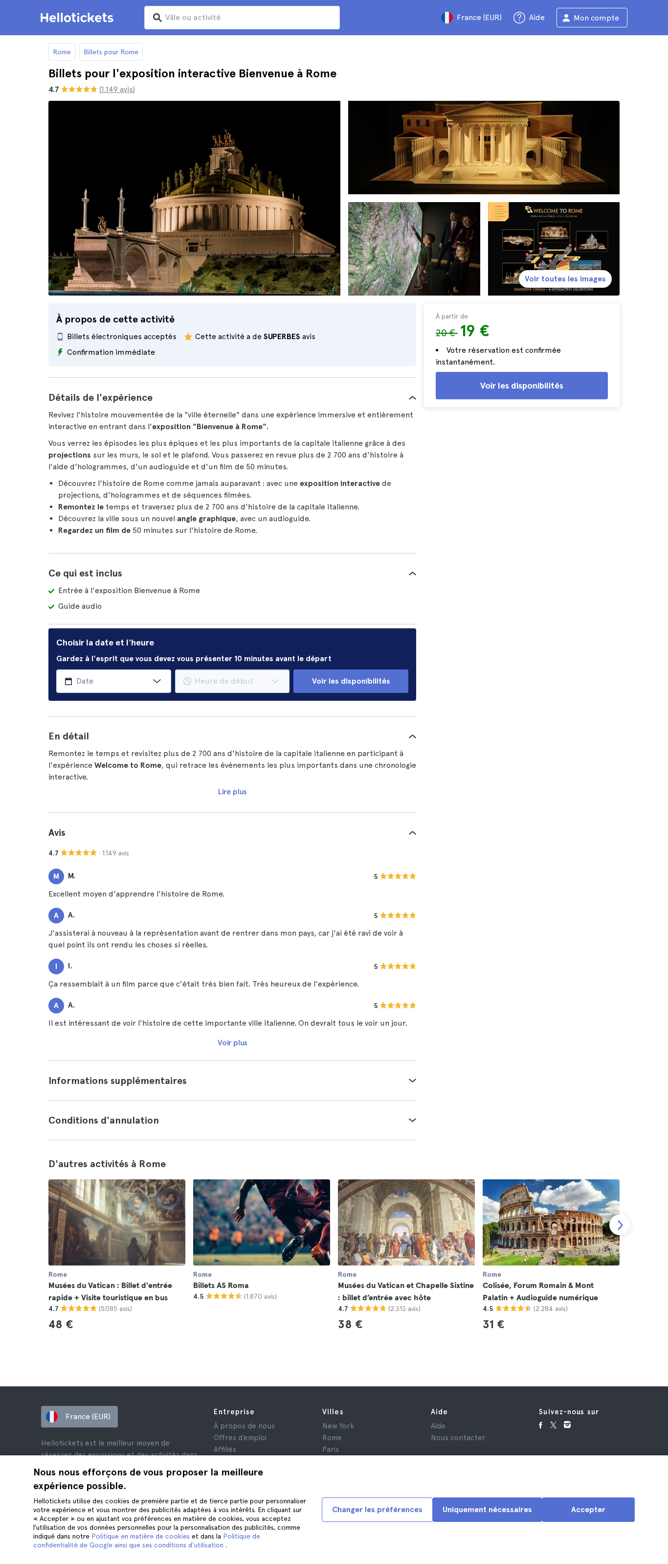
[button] (232, 397)
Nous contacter (458, 1437)
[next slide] (619, 1225)
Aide (438, 1426)
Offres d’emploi (240, 1437)
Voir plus (232, 1042)
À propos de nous (244, 1426)
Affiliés (225, 1449)
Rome (62, 52)
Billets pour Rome (111, 52)
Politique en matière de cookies (141, 1536)
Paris (330, 1449)
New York (338, 1426)
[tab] (232, 397)
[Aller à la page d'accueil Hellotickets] (79, 17)
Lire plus (232, 791)
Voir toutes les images (565, 278)
